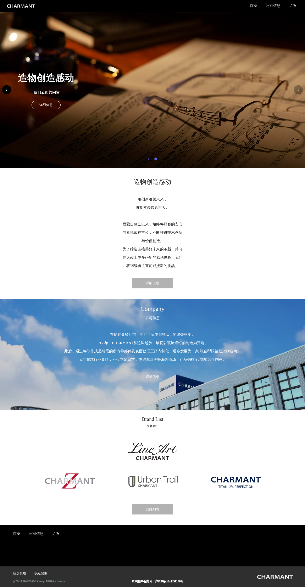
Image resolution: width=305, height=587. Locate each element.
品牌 (292, 6)
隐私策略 (41, 573)
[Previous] (6, 89)
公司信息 (273, 6)
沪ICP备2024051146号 (168, 581)
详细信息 (46, 105)
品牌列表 (152, 509)
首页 (253, 6)
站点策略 (19, 573)
